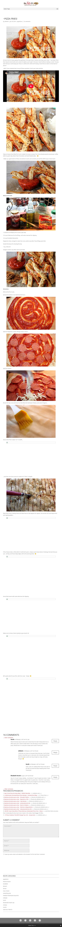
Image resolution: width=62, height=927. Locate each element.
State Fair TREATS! (7, 909)
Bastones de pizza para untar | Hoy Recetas (15, 801)
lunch (4, 900)
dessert (5, 886)
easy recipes (6, 891)
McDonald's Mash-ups (8, 902)
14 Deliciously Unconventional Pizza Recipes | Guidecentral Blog (20, 795)
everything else (7, 893)
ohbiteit (7, 21)
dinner (5, 888)
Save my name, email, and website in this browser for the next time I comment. (25, 854)
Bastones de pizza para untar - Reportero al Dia (16, 799)
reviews (5, 905)
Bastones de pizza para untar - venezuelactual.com (17, 803)
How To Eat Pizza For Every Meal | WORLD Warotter (17, 793)
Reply (55, 741)
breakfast (5, 884)
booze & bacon (7, 881)
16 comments (27, 21)
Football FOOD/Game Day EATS (11, 895)
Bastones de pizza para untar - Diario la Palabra (16, 805)
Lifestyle (5, 898)
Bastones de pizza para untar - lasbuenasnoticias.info (18, 809)
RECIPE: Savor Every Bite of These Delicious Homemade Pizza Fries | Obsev (24, 811)
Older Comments (8, 737)
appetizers (19, 21)
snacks (5, 907)
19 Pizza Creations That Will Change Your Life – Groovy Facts (20, 815)
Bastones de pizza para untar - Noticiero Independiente (18, 807)
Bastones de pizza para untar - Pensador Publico (16, 797)
